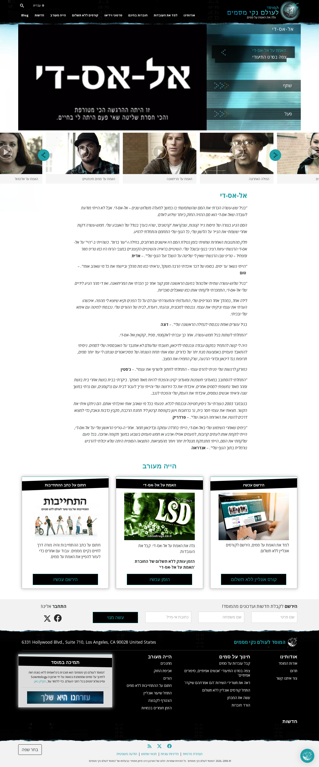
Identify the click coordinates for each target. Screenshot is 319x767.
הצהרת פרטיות (192, 754)
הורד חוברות (241, 705)
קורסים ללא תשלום (85, 15)
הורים (167, 678)
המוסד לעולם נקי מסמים (260, 642)
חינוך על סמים (234, 656)
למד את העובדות (165, 15)
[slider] (108, 126)
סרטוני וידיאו (113, 15)
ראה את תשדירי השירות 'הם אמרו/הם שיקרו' (217, 682)
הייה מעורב (58, 15)
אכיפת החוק (163, 670)
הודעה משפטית (127, 754)
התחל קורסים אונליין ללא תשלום (226, 690)
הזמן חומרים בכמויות (157, 707)
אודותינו (189, 15)
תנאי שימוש (149, 754)
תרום (293, 670)
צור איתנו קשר (286, 678)
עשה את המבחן (238, 697)
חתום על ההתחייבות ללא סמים (149, 685)
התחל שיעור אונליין (157, 693)
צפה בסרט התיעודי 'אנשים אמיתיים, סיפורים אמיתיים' (217, 673)
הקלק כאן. (40, 681)
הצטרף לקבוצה (160, 700)
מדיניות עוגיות (170, 754)
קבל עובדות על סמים (234, 663)
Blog (24, 15)
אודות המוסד (287, 663)
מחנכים (166, 663)
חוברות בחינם (138, 15)
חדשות (39, 15)
